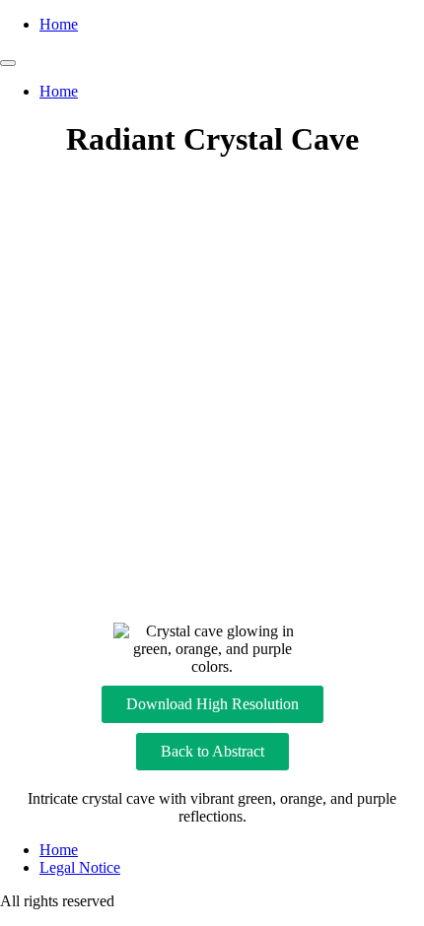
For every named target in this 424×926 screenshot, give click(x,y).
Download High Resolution (212, 703)
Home (58, 24)
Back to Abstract (212, 751)
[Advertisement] (212, 391)
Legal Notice (79, 867)
